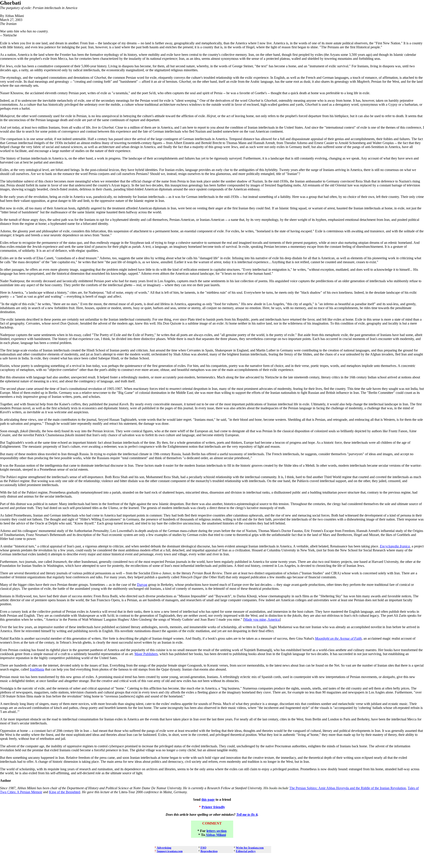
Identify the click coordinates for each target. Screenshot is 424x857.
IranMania (37, 669)
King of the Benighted (64, 792)
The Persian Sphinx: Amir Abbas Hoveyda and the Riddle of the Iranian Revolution (347, 788)
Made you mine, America (262, 619)
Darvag (142, 584)
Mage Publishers (146, 654)
